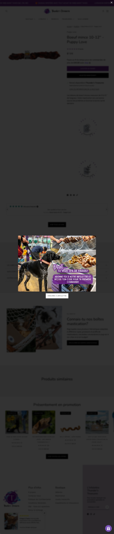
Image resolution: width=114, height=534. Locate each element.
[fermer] (111, 2)
